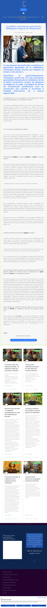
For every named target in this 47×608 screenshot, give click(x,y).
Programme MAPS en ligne (9, 585)
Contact (5, 593)
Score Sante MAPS (21, 17)
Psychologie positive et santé (10, 574)
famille (12, 308)
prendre (15, 157)
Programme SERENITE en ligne (10, 579)
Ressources (22, 19)
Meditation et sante (7, 572)
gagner (26, 232)
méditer (28, 157)
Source (5, 333)
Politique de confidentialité (9, 590)
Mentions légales (7, 587)
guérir (41, 271)
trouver (12, 273)
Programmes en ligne (33, 17)
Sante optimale (11, 17)
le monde (18, 316)
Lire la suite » (8, 385)
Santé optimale (6, 577)
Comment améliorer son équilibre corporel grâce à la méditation (32, 410)
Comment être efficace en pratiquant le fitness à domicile (32, 479)
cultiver (34, 157)
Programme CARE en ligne (9, 582)
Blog (43, 17)
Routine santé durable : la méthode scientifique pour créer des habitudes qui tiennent (12, 412)
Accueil (4, 17)
